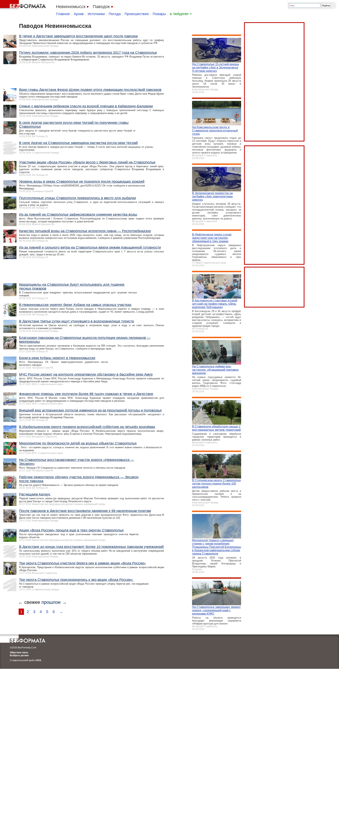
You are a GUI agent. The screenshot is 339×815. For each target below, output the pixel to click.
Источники (96, 14)
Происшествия (137, 14)
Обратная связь (19, 652)
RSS (38, 660)
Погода (115, 14)
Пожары (159, 14)
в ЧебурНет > (181, 14)
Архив (79, 14)
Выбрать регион (19, 655)
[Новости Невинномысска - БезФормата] (23, 5)
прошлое (51, 602)
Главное (63, 14)
